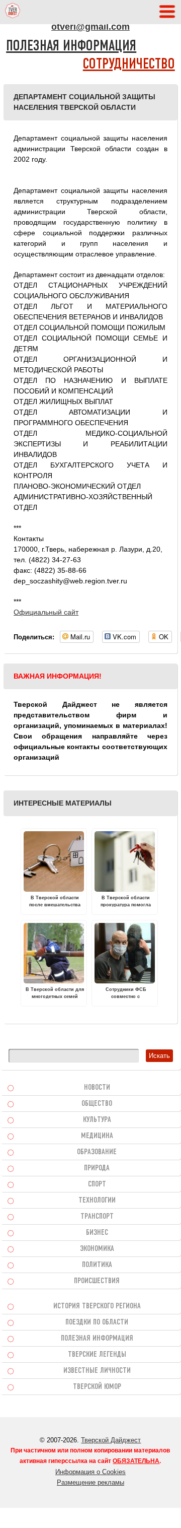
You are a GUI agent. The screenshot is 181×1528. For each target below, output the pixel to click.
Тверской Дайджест (111, 1440)
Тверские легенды (97, 1354)
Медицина (97, 1136)
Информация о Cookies (90, 1472)
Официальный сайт (46, 612)
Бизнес (97, 1232)
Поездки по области (96, 1322)
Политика (97, 1265)
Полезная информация (71, 46)
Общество (96, 1103)
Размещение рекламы (90, 1482)
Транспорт (97, 1216)
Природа (97, 1168)
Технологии (97, 1200)
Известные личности (97, 1370)
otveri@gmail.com (90, 27)
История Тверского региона (97, 1306)
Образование (97, 1152)
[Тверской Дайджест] (12, 12)
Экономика (97, 1248)
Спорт (97, 1184)
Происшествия (97, 1281)
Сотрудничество (129, 65)
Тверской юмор (97, 1386)
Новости (97, 1087)
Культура (97, 1119)
